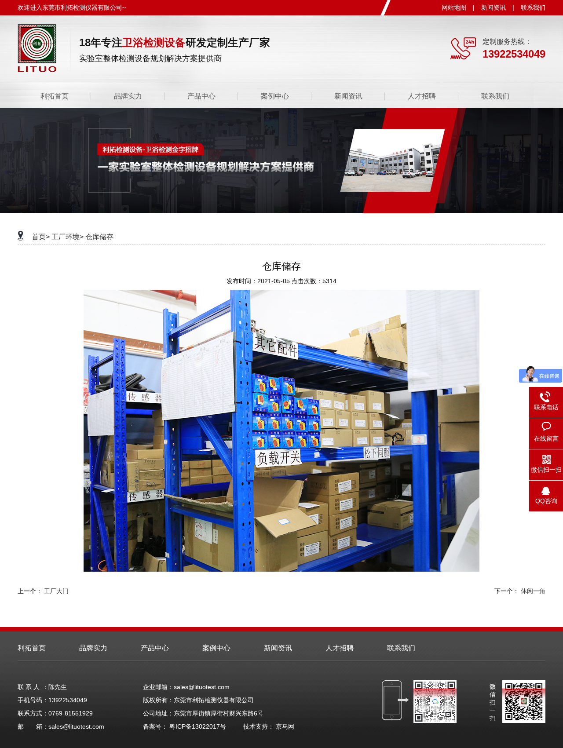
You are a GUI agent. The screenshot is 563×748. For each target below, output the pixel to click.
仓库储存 (99, 237)
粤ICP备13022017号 (197, 726)
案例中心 (275, 96)
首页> (41, 237)
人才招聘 (422, 96)
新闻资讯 (493, 7)
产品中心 (201, 96)
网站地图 (454, 7)
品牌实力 (128, 96)
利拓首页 (54, 96)
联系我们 (533, 7)
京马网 (285, 726)
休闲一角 (533, 591)
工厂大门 (56, 591)
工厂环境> (67, 237)
